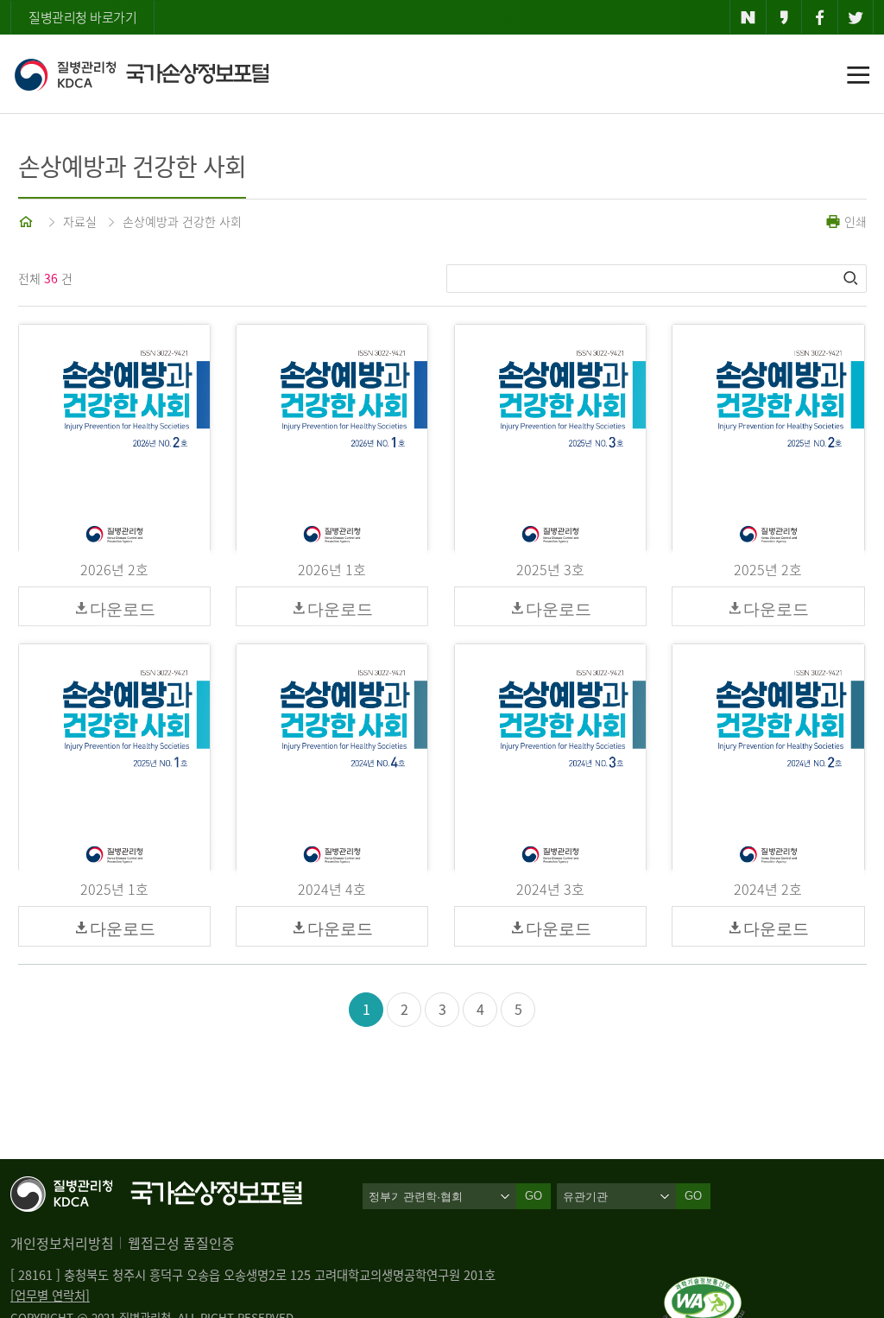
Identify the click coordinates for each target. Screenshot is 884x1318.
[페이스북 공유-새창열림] (819, 17)
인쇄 (854, 221)
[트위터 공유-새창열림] (856, 17)
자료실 (80, 221)
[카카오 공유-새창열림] (784, 17)
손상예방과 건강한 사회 (182, 221)
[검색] (852, 278)
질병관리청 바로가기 (82, 17)
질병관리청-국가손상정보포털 (141, 74)
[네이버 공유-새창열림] (748, 17)
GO (693, 1195)
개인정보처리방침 (62, 1242)
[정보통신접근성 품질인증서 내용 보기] (704, 1287)
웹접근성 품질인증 (181, 1242)
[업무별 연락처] (50, 1295)
